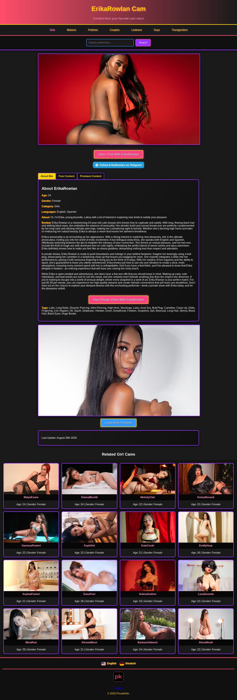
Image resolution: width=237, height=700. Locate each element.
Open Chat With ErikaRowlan (118, 154)
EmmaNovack (205, 497)
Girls (52, 30)
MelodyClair (147, 497)
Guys (157, 30)
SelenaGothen (147, 594)
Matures (71, 30)
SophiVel (89, 545)
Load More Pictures (118, 422)
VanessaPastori (31, 545)
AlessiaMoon (89, 642)
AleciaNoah (206, 642)
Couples (114, 30)
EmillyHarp (205, 545)
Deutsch (130, 663)
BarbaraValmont (148, 642)
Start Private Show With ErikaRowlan (118, 299)
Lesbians (136, 30)
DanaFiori (89, 594)
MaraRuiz (31, 642)
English (111, 663)
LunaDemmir (206, 594)
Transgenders (180, 30)
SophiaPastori (31, 594)
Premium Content (90, 176)
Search (143, 42)
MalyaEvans (31, 497)
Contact (118, 688)
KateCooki (147, 545)
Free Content (66, 176)
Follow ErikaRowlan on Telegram (121, 165)
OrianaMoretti (89, 497)
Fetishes (93, 30)
